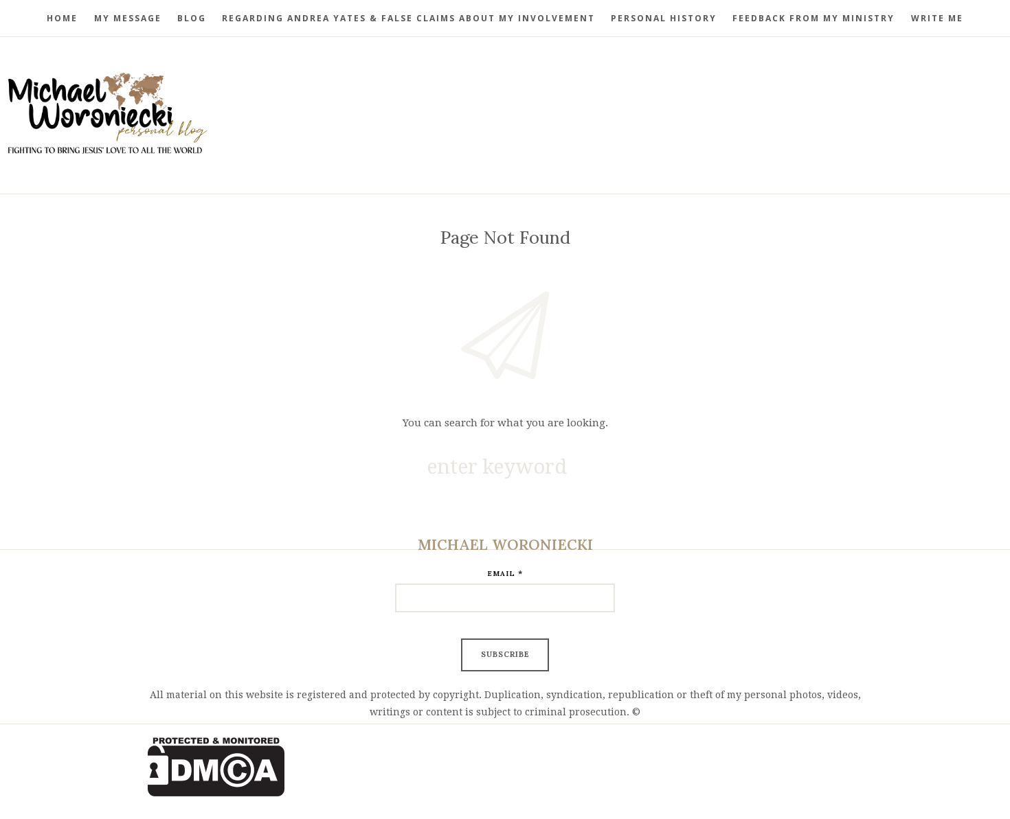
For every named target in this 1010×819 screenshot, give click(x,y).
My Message (127, 18)
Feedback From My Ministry (813, 18)
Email (505, 573)
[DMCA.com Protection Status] (505, 766)
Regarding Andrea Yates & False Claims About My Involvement (408, 18)
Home (62, 18)
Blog (191, 18)
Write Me (937, 18)
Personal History (664, 18)
